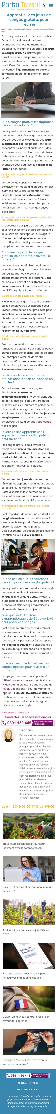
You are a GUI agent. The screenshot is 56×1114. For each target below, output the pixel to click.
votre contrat (44, 421)
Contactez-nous (28, 1083)
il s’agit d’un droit (12, 684)
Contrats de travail (19, 29)
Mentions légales (28, 1089)
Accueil (3, 29)
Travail (10, 29)
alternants (12, 265)
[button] (43, 5)
